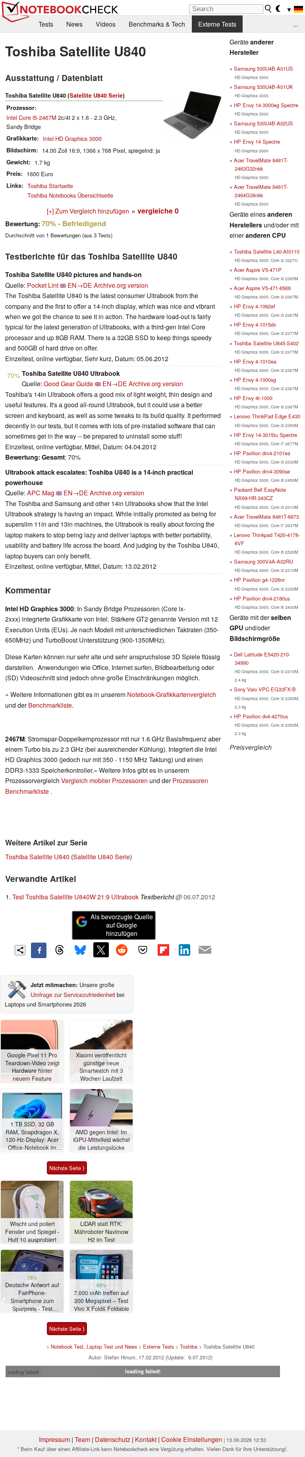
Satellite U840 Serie (96, 95)
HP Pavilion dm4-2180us (262, 598)
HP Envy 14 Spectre (257, 141)
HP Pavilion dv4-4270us (261, 716)
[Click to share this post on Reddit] (121, 949)
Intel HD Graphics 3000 (72, 138)
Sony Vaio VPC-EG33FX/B (265, 689)
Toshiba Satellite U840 (37, 856)
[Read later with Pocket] (142, 949)
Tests (46, 24)
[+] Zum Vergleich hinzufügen (88, 211)
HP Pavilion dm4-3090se (262, 471)
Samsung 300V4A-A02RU (263, 561)
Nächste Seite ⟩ (67, 1168)
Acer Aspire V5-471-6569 (262, 288)
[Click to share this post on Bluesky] (80, 950)
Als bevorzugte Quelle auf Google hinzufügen (122, 925)
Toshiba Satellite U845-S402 (266, 343)
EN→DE (80, 285)
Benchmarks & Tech (157, 24)
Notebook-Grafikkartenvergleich (171, 694)
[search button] (268, 9)
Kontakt (145, 1439)
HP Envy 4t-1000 (253, 398)
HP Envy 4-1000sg (255, 379)
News (74, 24)
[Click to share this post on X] (100, 949)
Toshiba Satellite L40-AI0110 (266, 251)
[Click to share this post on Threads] (59, 950)
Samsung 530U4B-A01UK (263, 86)
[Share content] (20, 950)
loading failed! (23, 1372)
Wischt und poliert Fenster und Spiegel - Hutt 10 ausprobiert (32, 1231)
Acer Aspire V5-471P (258, 269)
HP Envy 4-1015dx (255, 324)
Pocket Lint (42, 285)
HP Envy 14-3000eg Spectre (266, 105)
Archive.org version (121, 285)
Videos (106, 24)
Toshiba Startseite (50, 185)
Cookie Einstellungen (191, 1439)
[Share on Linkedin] (184, 949)
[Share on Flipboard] (163, 949)
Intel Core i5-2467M (31, 117)
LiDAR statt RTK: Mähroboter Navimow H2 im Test (101, 1231)
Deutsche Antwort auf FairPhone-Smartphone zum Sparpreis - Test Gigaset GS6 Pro (32, 1297)
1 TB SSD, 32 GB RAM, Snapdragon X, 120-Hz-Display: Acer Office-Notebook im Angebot (32, 1136)
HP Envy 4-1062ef (254, 306)
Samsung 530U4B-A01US (263, 68)
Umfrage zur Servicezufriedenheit (73, 994)
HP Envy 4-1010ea (255, 361)
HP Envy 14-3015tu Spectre (265, 435)
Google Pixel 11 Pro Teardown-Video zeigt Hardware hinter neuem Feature (32, 1066)
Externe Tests (217, 24)
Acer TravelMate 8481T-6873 (266, 516)
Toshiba (188, 1346)
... (295, 24)
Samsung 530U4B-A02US (263, 123)
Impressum (54, 1439)
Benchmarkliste (50, 705)
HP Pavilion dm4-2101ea (262, 453)
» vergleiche (155, 211)
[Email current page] (204, 950)
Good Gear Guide (68, 383)
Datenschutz (112, 1439)
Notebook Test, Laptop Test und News (94, 1346)
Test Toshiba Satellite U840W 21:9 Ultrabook (75, 896)
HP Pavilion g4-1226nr (259, 579)
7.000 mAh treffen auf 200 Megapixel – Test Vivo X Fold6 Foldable (101, 1300)
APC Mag (40, 492)
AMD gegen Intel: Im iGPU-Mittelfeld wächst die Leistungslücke (101, 1139)
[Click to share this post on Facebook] (38, 950)
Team (82, 1439)
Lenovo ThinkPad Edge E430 (267, 416)
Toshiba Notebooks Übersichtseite (70, 195)
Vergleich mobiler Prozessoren (104, 780)
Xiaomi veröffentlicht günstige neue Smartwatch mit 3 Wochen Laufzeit (101, 1066)
